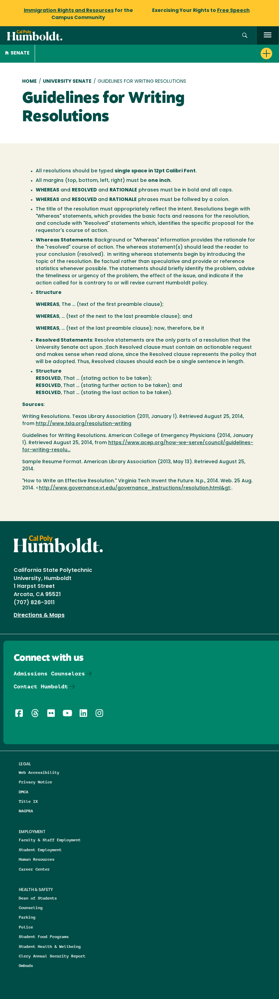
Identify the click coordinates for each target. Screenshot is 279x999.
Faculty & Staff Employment (50, 839)
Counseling (31, 907)
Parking (27, 917)
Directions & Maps (39, 615)
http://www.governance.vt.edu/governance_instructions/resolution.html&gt (134, 488)
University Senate (67, 81)
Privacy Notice (35, 781)
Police (26, 927)
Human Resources (36, 859)
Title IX (28, 801)
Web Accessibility (39, 772)
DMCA (23, 791)
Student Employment (40, 849)
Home (29, 81)
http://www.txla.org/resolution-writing (83, 423)
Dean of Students (38, 898)
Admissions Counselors (49, 673)
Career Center (34, 869)
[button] (244, 36)
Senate (20, 53)
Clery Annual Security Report (52, 955)
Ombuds (26, 965)
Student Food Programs (44, 936)
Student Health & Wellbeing (50, 946)
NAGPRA (26, 810)
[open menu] (267, 36)
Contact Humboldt (41, 686)
